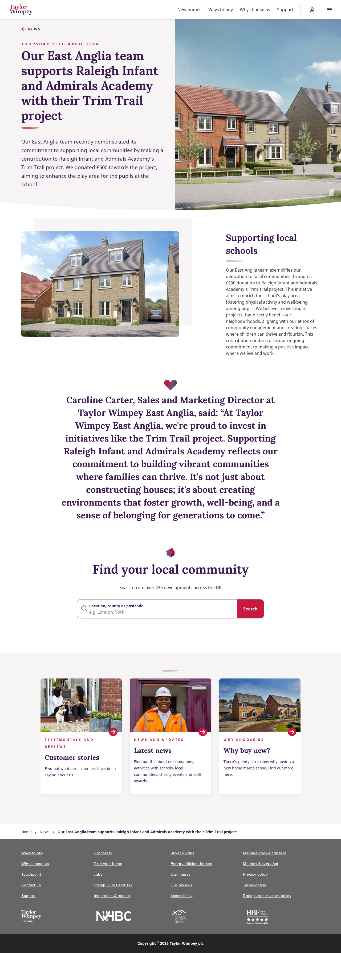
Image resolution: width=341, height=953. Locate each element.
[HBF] (257, 918)
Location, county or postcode (116, 605)
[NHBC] (114, 916)
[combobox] (170, 608)
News (34, 28)
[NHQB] (179, 917)
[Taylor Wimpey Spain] (31, 917)
